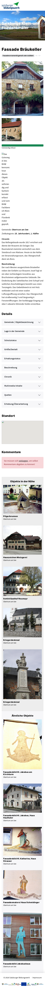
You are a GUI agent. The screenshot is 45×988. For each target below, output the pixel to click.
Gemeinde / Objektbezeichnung (18, 322)
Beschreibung (10, 367)
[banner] (11, 5)
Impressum (37, 977)
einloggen (23, 461)
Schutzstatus (10, 340)
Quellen (8, 395)
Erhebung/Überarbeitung (16, 404)
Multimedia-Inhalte (13, 385)
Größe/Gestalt (11, 349)
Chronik (8, 376)
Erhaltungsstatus (12, 358)
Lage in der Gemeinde (14, 331)
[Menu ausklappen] (41, 5)
